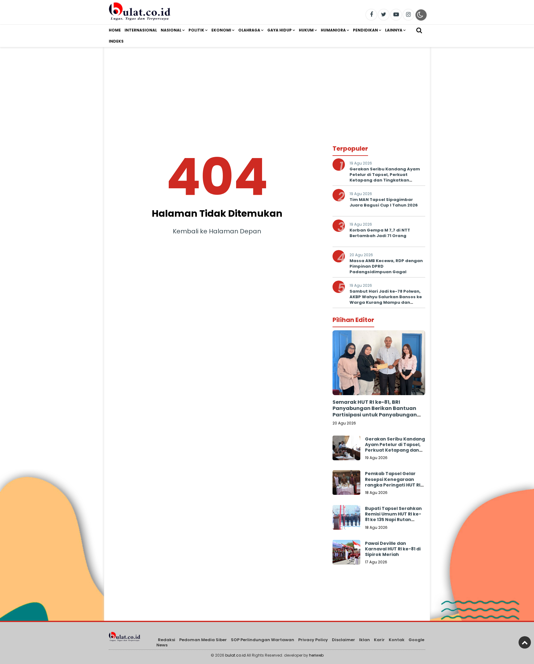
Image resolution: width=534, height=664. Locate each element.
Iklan (364, 640)
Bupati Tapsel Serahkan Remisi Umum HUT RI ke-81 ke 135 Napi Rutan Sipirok (393, 516)
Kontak (397, 640)
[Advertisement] (267, 90)
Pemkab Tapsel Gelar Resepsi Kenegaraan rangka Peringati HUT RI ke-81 (392, 482)
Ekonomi (221, 30)
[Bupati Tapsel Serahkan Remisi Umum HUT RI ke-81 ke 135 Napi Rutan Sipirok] (346, 519)
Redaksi (166, 640)
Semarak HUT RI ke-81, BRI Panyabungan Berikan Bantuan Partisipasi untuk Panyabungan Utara (375, 412)
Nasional (171, 30)
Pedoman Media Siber (203, 640)
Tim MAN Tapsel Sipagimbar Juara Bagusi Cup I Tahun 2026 (384, 202)
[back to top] (525, 642)
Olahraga (249, 30)
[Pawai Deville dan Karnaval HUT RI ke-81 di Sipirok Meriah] (346, 554)
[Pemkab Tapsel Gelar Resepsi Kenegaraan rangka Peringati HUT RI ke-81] (346, 484)
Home (115, 30)
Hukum (306, 30)
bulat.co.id (235, 655)
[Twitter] (383, 14)
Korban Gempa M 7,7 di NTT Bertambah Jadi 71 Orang (380, 233)
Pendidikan (365, 30)
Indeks (116, 41)
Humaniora (333, 30)
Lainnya (393, 30)
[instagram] (408, 14)
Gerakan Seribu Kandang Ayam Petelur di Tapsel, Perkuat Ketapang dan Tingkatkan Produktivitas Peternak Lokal (385, 177)
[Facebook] (371, 14)
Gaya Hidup (279, 30)
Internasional (141, 30)
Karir (379, 640)
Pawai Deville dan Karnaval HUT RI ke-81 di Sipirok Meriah (393, 549)
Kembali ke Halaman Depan (217, 231)
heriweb (316, 655)
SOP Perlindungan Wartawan (262, 640)
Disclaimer (343, 640)
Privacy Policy (313, 640)
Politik (196, 30)
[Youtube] (396, 14)
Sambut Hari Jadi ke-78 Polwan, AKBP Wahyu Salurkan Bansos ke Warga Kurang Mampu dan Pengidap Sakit (386, 299)
